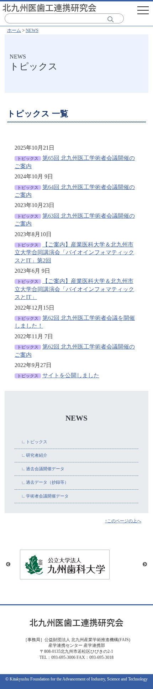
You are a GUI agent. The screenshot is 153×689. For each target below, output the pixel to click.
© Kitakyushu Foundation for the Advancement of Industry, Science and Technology (76, 679)
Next (145, 564)
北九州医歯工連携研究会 (49, 7)
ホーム (14, 30)
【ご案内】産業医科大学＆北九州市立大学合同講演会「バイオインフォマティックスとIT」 (74, 289)
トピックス (36, 441)
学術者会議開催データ (47, 496)
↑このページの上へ (123, 520)
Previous (8, 564)
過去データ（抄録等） (47, 482)
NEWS (32, 30)
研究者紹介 (36, 455)
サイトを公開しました (70, 375)
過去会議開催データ (45, 468)
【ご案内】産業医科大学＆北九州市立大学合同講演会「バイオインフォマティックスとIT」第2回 (74, 252)
